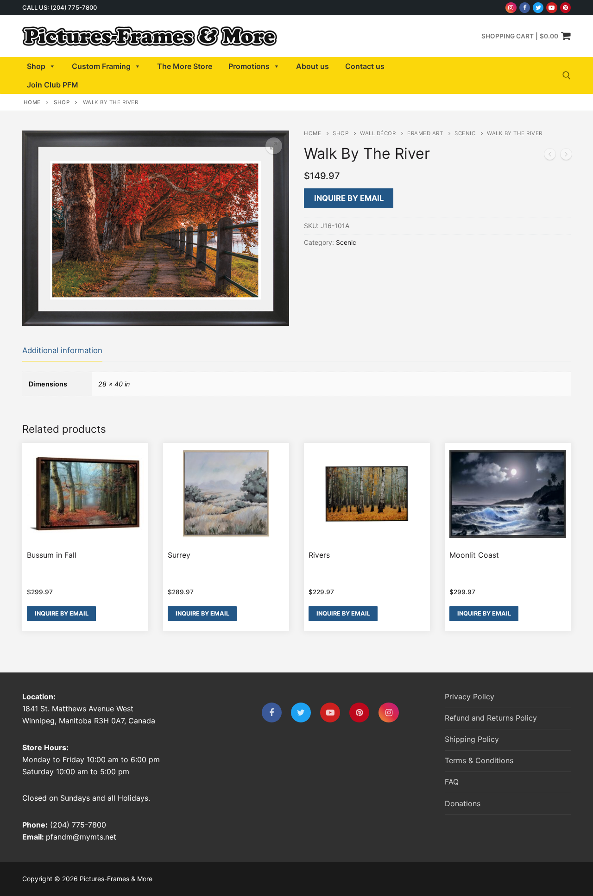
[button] (273, 145)
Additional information (62, 350)
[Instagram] (510, 7)
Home (32, 102)
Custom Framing (101, 66)
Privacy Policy (469, 696)
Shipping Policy (472, 739)
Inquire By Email (349, 198)
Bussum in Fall (51, 555)
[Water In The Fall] (566, 156)
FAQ (452, 781)
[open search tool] (566, 75)
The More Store (184, 66)
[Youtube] (551, 7)
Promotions (249, 66)
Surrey (179, 555)
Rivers (319, 555)
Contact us (365, 66)
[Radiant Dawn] (549, 156)
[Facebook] (524, 7)
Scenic (464, 133)
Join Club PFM (52, 84)
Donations (462, 803)
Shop (36, 66)
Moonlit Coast (474, 555)
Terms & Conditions (479, 760)
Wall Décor (378, 133)
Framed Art (425, 133)
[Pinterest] (565, 7)
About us (312, 66)
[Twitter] (538, 7)
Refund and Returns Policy (491, 717)
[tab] (62, 351)
